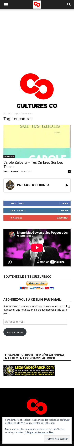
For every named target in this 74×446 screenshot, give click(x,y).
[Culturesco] (37, 88)
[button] (5, 4)
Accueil (6, 113)
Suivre (64, 210)
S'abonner (62, 217)
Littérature (9, 156)
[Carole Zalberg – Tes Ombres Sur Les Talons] (37, 141)
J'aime (65, 203)
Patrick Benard (11, 171)
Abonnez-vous (15, 332)
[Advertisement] (37, 38)
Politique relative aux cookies (39, 432)
